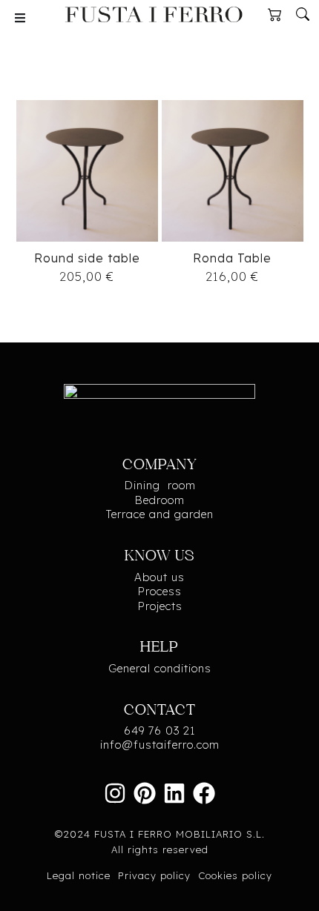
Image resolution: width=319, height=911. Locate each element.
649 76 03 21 (160, 730)
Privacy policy (154, 875)
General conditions (159, 668)
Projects (159, 606)
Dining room (160, 485)
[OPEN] (20, 18)
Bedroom (159, 500)
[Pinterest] (145, 793)
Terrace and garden (160, 514)
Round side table (87, 258)
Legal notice (79, 875)
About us (159, 577)
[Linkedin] (174, 793)
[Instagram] (115, 793)
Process (159, 591)
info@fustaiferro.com (160, 745)
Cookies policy (235, 875)
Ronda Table (232, 258)
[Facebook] (204, 793)
